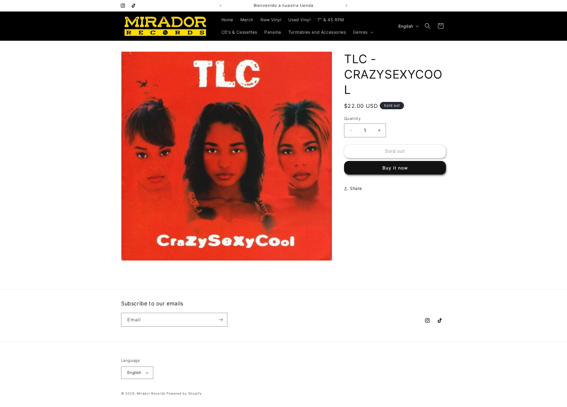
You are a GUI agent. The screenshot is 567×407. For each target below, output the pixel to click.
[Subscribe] (220, 320)
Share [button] (356, 188)
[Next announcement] (346, 5)
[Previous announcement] (220, 5)
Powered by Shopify (184, 393)
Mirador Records (151, 393)
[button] (362, 32)
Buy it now (395, 168)
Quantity (352, 118)
